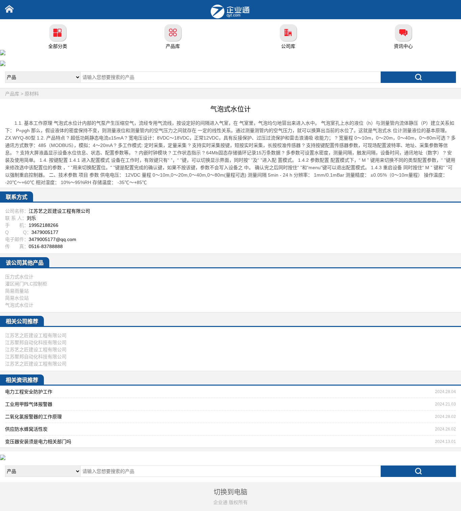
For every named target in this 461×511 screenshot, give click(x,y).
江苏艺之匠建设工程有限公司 (35, 335)
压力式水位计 (19, 276)
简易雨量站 (17, 291)
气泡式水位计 (19, 305)
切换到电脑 (230, 492)
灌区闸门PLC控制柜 (26, 284)
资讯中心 (403, 46)
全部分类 (57, 46)
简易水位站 (17, 298)
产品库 (173, 46)
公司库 (288, 46)
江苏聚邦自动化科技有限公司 (35, 342)
